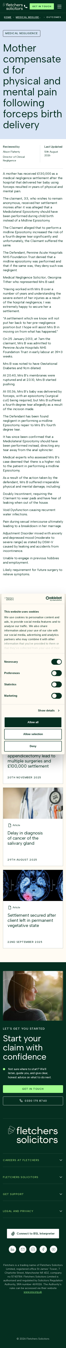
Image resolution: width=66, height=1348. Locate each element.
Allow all (32, 722)
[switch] (56, 673)
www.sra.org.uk (33, 1292)
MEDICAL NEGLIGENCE (29, 17)
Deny (33, 746)
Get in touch (41, 6)
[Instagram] (33, 1249)
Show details (46, 710)
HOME (7, 17)
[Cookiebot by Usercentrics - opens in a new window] (46, 598)
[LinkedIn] (12, 1249)
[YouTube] (53, 1249)
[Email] (22, 1249)
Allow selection (33, 734)
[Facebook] (43, 1249)
